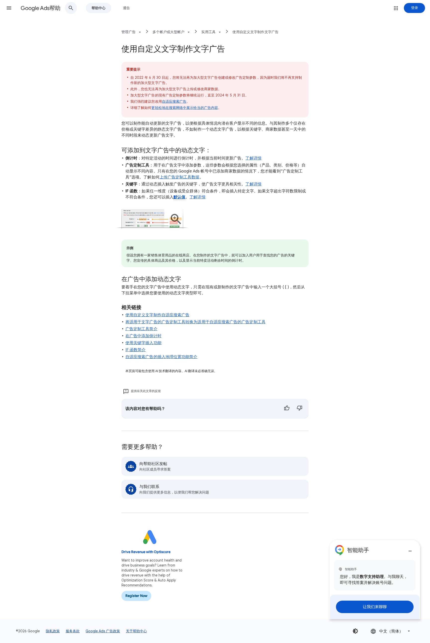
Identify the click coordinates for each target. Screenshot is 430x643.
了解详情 (253, 158)
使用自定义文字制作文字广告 (255, 32)
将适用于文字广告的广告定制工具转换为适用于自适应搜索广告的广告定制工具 (195, 322)
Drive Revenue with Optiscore (145, 552)
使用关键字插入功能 (143, 342)
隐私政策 (53, 631)
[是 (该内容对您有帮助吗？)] (287, 409)
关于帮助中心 (136, 631)
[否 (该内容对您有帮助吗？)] (300, 409)
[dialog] (374, 579)
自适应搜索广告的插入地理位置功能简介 (161, 356)
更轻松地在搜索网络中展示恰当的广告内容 (184, 107)
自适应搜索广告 (174, 101)
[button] (9, 8)
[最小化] (410, 549)
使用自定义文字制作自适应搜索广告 (157, 315)
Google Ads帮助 (40, 8)
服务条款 (73, 631)
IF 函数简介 (135, 349)
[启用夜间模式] (355, 631)
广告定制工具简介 (141, 328)
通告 (126, 8)
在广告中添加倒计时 (143, 335)
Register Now (136, 596)
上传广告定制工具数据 (180, 177)
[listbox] (390, 631)
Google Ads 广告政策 (103, 631)
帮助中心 (99, 8)
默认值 (179, 197)
